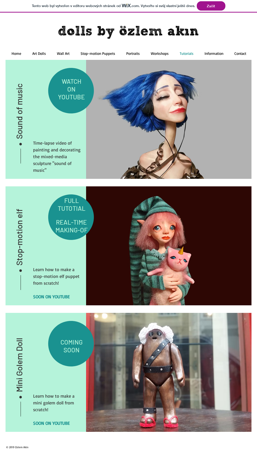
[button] (19, 107)
